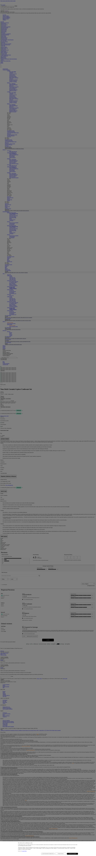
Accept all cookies (72, 853)
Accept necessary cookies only (48, 853)
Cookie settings (61, 853)
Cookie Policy (24, 851)
